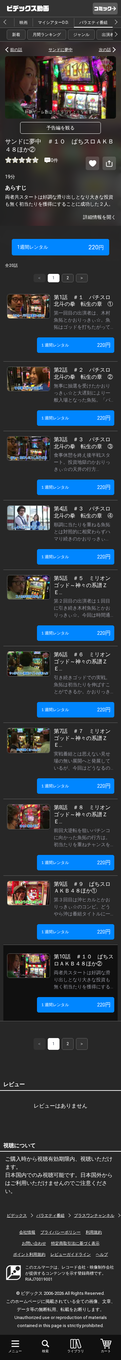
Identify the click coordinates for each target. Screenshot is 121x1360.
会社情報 (27, 1232)
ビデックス (17, 1215)
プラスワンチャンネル (94, 1215)
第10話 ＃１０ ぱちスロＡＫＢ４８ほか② (84, 960)
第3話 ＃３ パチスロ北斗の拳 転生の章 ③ (83, 443)
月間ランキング (47, 34)
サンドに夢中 (60, 49)
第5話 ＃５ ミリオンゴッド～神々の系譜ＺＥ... (82, 585)
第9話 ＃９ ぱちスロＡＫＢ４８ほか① (82, 887)
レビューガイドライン (70, 1254)
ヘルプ (102, 1254)
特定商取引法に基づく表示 (75, 1243)
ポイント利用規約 (29, 1254)
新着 (16, 34)
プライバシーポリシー (60, 1232)
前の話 (16, 49)
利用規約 (94, 1232)
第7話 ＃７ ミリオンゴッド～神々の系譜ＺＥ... (82, 738)
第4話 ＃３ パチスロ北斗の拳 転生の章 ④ (83, 512)
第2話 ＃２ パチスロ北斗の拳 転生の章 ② (83, 373)
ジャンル (81, 34)
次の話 (105, 49)
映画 (23, 22)
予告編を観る (60, 127)
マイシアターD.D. (53, 22)
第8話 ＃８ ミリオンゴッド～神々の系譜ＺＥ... (82, 814)
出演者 (108, 34)
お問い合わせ (34, 1243)
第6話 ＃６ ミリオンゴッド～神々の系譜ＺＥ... (82, 661)
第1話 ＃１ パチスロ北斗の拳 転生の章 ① (83, 300)
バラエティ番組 (93, 22)
